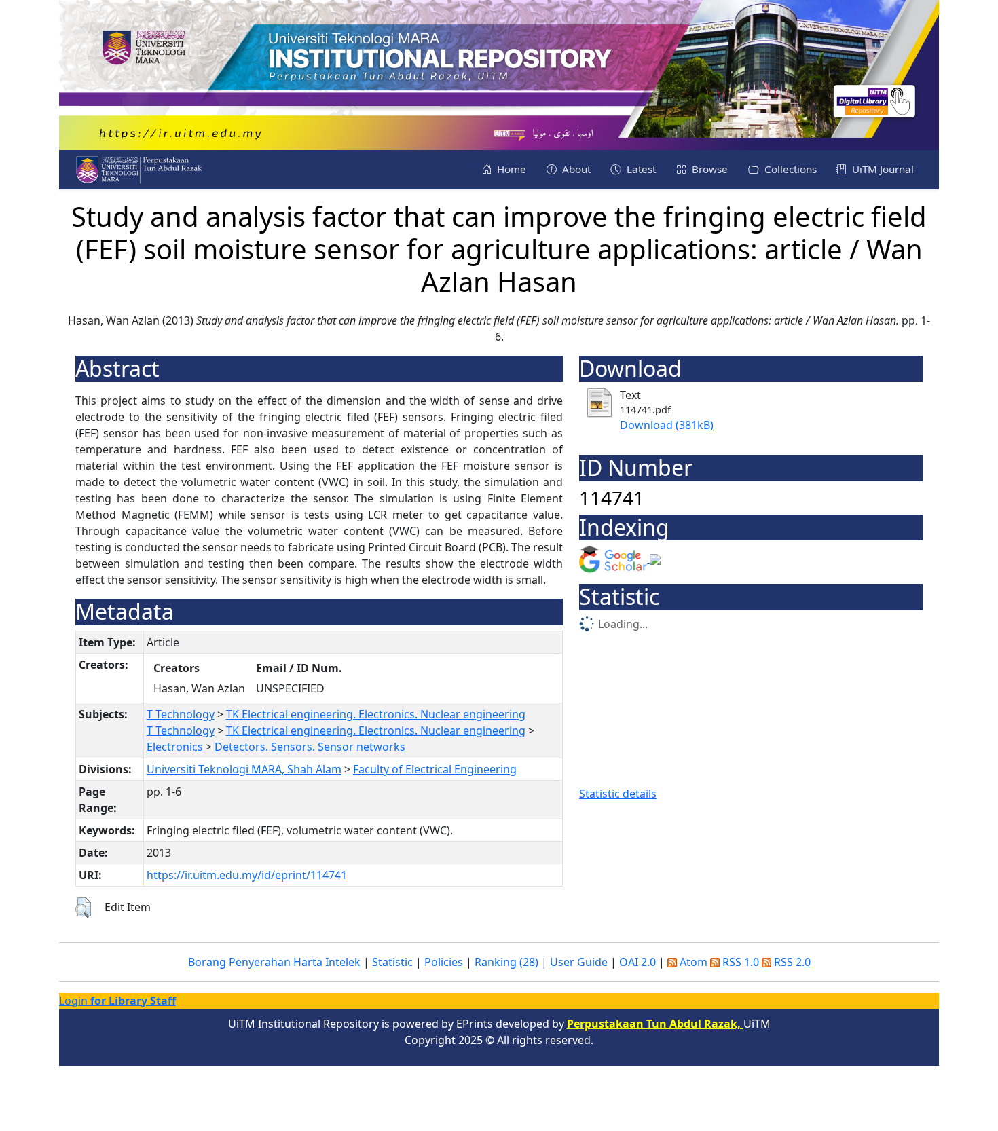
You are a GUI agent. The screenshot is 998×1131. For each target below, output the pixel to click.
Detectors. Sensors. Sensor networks (310, 746)
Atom (692, 961)
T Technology (181, 714)
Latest (640, 169)
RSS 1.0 (739, 961)
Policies (443, 961)
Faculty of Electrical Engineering (435, 769)
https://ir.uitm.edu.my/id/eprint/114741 (247, 875)
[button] (83, 907)
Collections (789, 169)
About (575, 169)
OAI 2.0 (637, 961)
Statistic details (618, 793)
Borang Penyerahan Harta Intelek (274, 961)
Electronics (175, 746)
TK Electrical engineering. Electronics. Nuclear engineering (375, 714)
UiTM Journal (881, 169)
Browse (708, 169)
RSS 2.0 (791, 961)
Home (510, 169)
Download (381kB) (667, 425)
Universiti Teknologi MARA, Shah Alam (244, 769)
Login (117, 1000)
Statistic (392, 961)
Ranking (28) (506, 961)
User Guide (579, 961)
